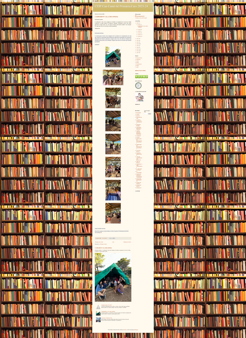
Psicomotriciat (139, 64)
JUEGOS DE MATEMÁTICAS (139, 180)
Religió (137, 65)
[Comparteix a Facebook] (113, 238)
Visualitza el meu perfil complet (141, 17)
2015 (138, 52)
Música (137, 62)
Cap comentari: (104, 238)
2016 (138, 50)
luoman (125, 329)
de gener (139, 36)
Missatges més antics (127, 242)
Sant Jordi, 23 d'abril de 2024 (106, 318)
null (101, 232)
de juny (139, 24)
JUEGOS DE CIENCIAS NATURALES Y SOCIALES (139, 175)
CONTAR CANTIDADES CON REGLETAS (139, 158)
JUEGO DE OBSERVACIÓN (139, 154)
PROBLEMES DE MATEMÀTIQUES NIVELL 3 (139, 147)
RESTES (138, 115)
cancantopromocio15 (140, 16)
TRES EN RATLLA (138, 162)
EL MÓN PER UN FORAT (139, 169)
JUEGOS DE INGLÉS (138, 186)
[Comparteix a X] (112, 238)
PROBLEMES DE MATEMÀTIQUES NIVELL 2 (139, 141)
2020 (138, 43)
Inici (113, 242)
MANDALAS (138, 187)
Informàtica (138, 59)
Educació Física (139, 57)
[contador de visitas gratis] (141, 77)
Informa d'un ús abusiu (140, 70)
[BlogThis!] (110, 238)
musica (137, 61)
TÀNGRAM (138, 135)
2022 (138, 40)
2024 (138, 23)
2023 (138, 38)
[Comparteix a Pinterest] (114, 238)
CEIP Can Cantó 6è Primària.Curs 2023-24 (121, 6)
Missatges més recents (99, 242)
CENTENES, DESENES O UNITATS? (138, 128)
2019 (138, 45)
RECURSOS (138, 112)
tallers (137, 67)
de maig (139, 29)
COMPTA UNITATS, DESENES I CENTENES (138, 132)
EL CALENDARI (138, 172)
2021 (138, 42)
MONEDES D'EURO (138, 125)
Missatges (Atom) (103, 244)
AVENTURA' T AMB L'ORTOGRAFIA (139, 166)
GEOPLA (138, 137)
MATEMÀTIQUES (139, 118)
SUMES (137, 114)
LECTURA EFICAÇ (138, 151)
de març (139, 32)
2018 (138, 47)
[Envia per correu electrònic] (109, 238)
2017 (138, 49)
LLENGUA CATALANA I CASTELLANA (139, 121)
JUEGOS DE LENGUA (138, 183)
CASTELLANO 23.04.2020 (106, 305)
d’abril (139, 31)
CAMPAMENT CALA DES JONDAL (106, 17)
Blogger (136, 329)
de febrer (139, 34)
